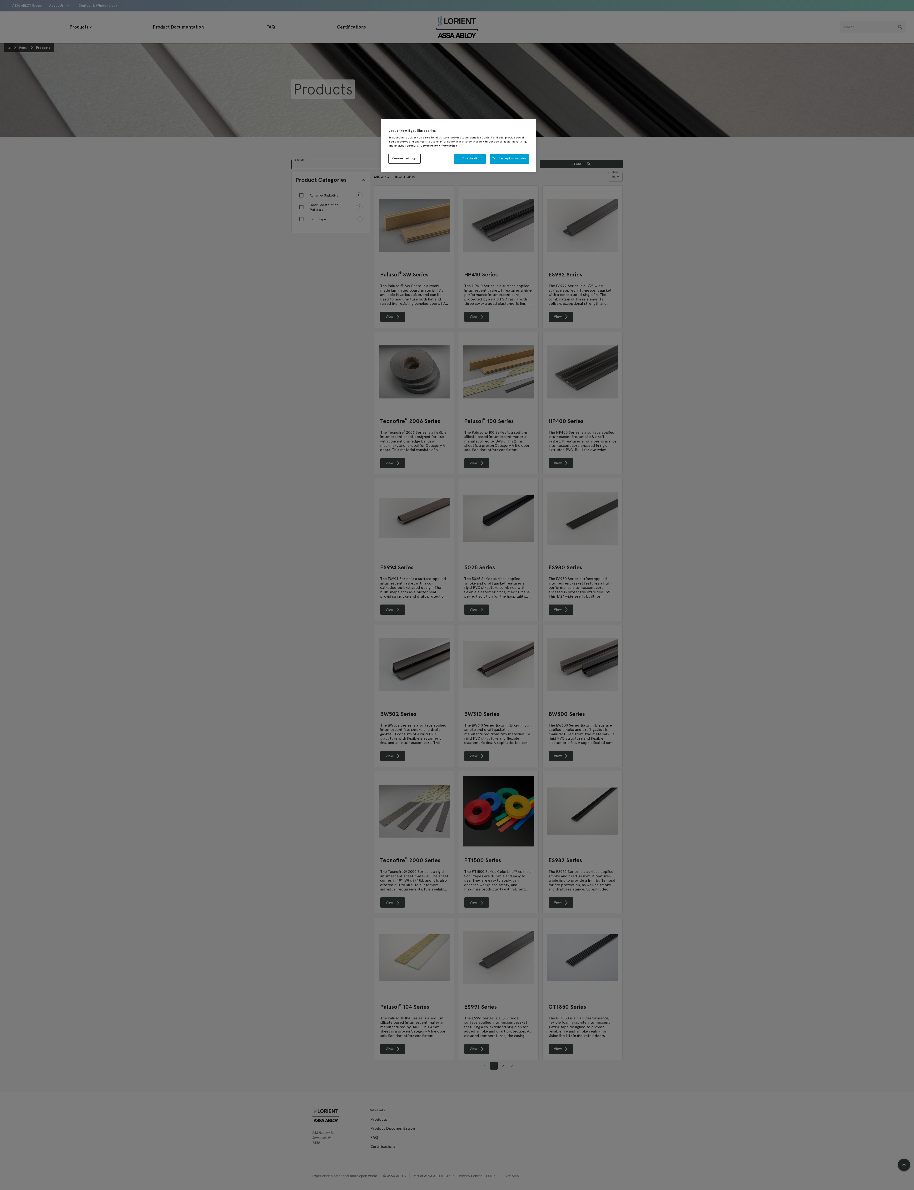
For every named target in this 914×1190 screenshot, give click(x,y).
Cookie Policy (429, 145)
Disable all (469, 158)
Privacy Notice (448, 145)
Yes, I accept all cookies (509, 158)
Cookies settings (404, 158)
